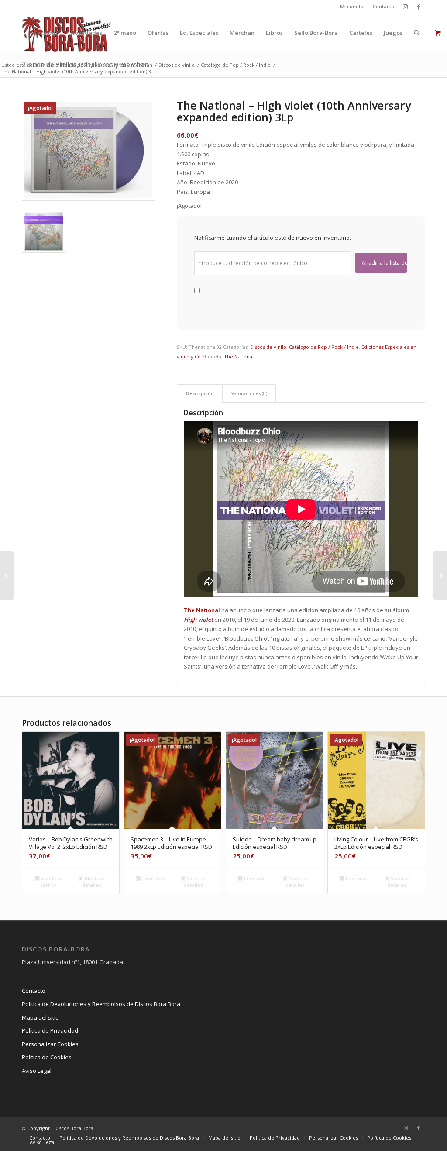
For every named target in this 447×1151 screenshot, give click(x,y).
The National (239, 356)
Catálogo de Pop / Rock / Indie (324, 347)
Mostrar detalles (93, 881)
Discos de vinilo (268, 347)
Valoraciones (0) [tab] (249, 393)
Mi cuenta (352, 6)
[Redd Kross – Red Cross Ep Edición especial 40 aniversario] (440, 575)
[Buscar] (416, 32)
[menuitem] (352, 6)
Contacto (383, 6)
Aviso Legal (37, 1071)
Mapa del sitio (40, 1017)
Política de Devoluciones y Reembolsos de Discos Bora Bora (101, 1004)
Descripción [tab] (200, 393)
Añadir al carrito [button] (51, 881)
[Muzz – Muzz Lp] (7, 575)
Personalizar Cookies (50, 1044)
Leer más (153, 878)
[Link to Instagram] (405, 6)
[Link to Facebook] (418, 6)
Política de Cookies (47, 1057)
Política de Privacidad (50, 1030)
